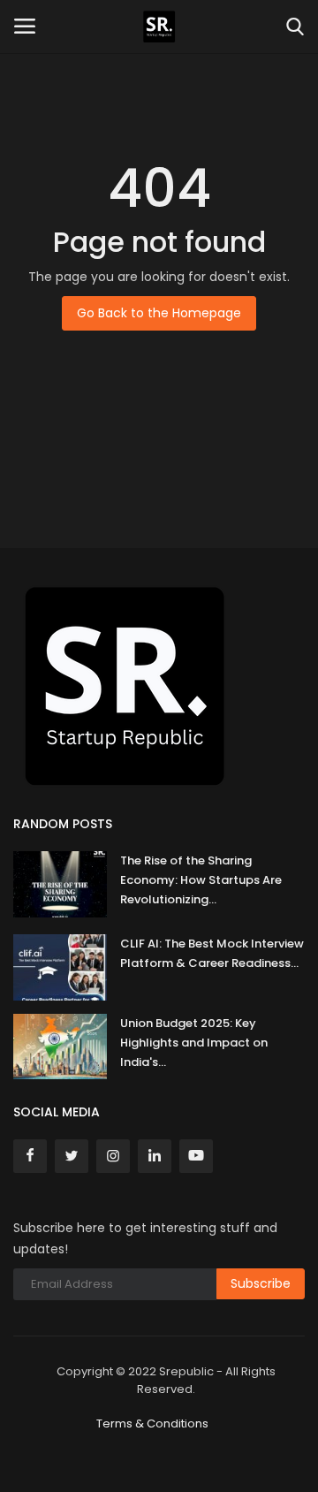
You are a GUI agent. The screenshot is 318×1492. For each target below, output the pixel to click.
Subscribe (261, 1283)
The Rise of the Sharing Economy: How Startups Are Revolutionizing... (201, 880)
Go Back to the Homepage (159, 313)
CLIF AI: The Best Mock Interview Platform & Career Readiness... (212, 953)
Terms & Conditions (152, 1423)
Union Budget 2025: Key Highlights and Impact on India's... (194, 1042)
